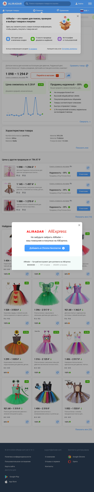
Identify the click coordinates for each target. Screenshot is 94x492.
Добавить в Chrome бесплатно (45, 248)
